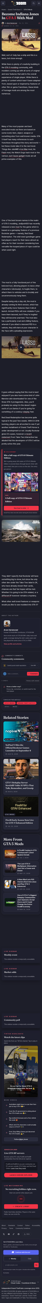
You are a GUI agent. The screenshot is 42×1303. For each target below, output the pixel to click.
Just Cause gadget (16, 156)
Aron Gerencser (12, 23)
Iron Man (24, 149)
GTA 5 (7, 706)
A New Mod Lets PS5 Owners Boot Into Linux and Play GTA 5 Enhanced (26, 882)
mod (17, 227)
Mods (15, 706)
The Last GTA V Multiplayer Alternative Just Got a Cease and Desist (26, 867)
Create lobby (22, 1206)
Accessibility (36, 1225)
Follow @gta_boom (21, 1139)
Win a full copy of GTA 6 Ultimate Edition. (18, 456)
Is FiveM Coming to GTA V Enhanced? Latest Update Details (27, 852)
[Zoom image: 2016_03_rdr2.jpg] (21, 531)
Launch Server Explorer (21, 1175)
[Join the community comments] (39, 23)
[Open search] (33, 3)
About (4, 1225)
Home (4, 9)
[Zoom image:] (21, 40)
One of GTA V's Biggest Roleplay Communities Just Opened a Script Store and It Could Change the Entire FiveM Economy (27, 901)
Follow (27, 1225)
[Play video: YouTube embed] (21, 347)
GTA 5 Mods (28, 9)
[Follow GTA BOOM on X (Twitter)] (4, 1234)
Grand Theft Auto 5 (15, 9)
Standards (11, 1225)
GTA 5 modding (11, 67)
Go (36, 1265)
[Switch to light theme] (39, 3)
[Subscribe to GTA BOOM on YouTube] (9, 1234)
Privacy (4, 1228)
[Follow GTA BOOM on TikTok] (13, 1234)
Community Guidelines (23, 1228)
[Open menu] (3, 3)
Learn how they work (18, 1168)
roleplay (26, 412)
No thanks (6, 1272)
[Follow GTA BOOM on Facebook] (18, 1234)
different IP (6, 596)
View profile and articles (13, 644)
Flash (4, 152)
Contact (20, 1225)
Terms (11, 1228)
